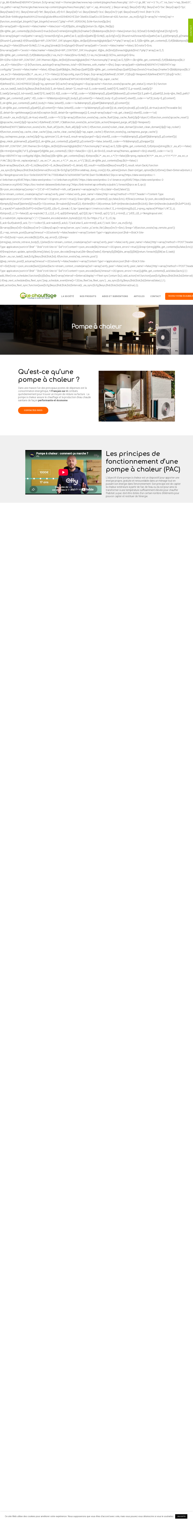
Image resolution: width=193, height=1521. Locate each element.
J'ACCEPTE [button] (181, 1516)
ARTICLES (139, 296)
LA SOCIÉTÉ (67, 296)
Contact (155, 296)
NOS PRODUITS (88, 296)
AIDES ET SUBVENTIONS (115, 296)
